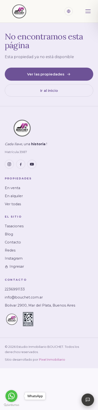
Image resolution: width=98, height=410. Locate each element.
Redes (10, 250)
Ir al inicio (49, 90)
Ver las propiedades (45, 74)
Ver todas (13, 204)
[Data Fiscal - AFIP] (28, 319)
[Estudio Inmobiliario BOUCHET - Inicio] (19, 11)
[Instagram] (9, 164)
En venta (12, 188)
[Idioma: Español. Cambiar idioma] (68, 11)
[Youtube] (31, 164)
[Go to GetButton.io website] (11, 405)
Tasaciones (14, 226)
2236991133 (15, 289)
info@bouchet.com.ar (24, 297)
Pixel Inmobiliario (52, 359)
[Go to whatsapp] (11, 396)
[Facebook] (20, 164)
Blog (9, 234)
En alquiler (14, 196)
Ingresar (17, 266)
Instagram (14, 258)
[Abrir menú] (88, 11)
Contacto (13, 242)
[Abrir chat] (87, 399)
